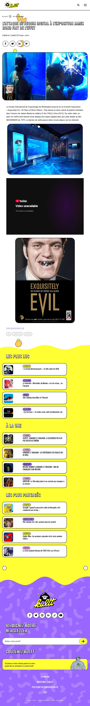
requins (28, 334)
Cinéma (26, 435)
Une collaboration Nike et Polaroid (35, 397)
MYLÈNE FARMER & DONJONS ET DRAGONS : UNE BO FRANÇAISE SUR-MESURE (41, 468)
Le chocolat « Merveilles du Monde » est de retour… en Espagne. (43, 384)
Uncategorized (18, 16)
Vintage (27, 366)
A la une (27, 380)
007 (9, 334)
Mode (26, 395)
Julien (26, 35)
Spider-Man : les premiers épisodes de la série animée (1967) (42, 537)
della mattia (59, 700)
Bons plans (28, 519)
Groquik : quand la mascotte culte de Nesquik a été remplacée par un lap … (41, 508)
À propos (45, 676)
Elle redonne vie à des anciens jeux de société (39, 521)
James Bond (17, 334)
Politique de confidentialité (45, 687)
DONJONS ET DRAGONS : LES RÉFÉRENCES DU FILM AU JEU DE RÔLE (43, 453)
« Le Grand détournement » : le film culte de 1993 (41, 368)
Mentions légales (45, 681)
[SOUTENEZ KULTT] (45, 658)
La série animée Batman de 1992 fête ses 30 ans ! (41, 550)
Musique (27, 464)
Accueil (5, 16)
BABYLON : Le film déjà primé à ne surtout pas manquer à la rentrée (43, 482)
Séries (26, 548)
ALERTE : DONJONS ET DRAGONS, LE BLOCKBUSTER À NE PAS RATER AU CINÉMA (42, 439)
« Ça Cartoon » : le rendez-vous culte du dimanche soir (42, 412)
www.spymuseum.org (15, 328)
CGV (45, 692)
